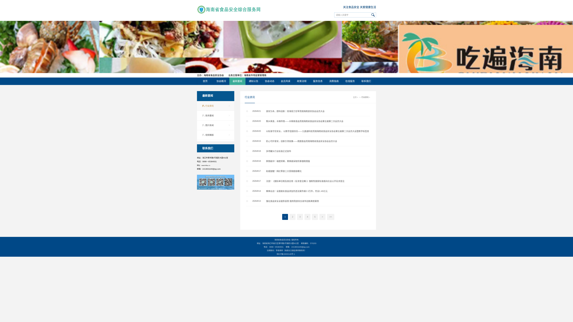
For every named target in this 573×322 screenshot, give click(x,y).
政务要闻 (209, 115)
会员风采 (285, 81)
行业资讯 (209, 106)
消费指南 (334, 81)
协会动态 (269, 81)
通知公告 (253, 81)
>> (330, 217)
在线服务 (350, 81)
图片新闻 (209, 125)
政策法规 (301, 81)
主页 (355, 97)
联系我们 (366, 81)
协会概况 (221, 81)
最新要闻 (237, 81)
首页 (205, 81)
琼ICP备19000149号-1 (286, 254)
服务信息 (318, 81)
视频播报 (209, 135)
